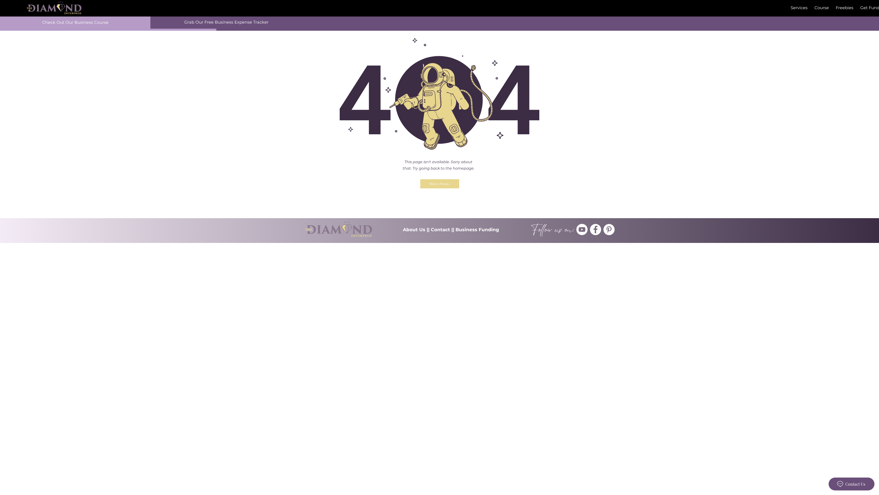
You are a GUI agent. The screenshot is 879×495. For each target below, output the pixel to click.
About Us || (417, 229)
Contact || (443, 229)
